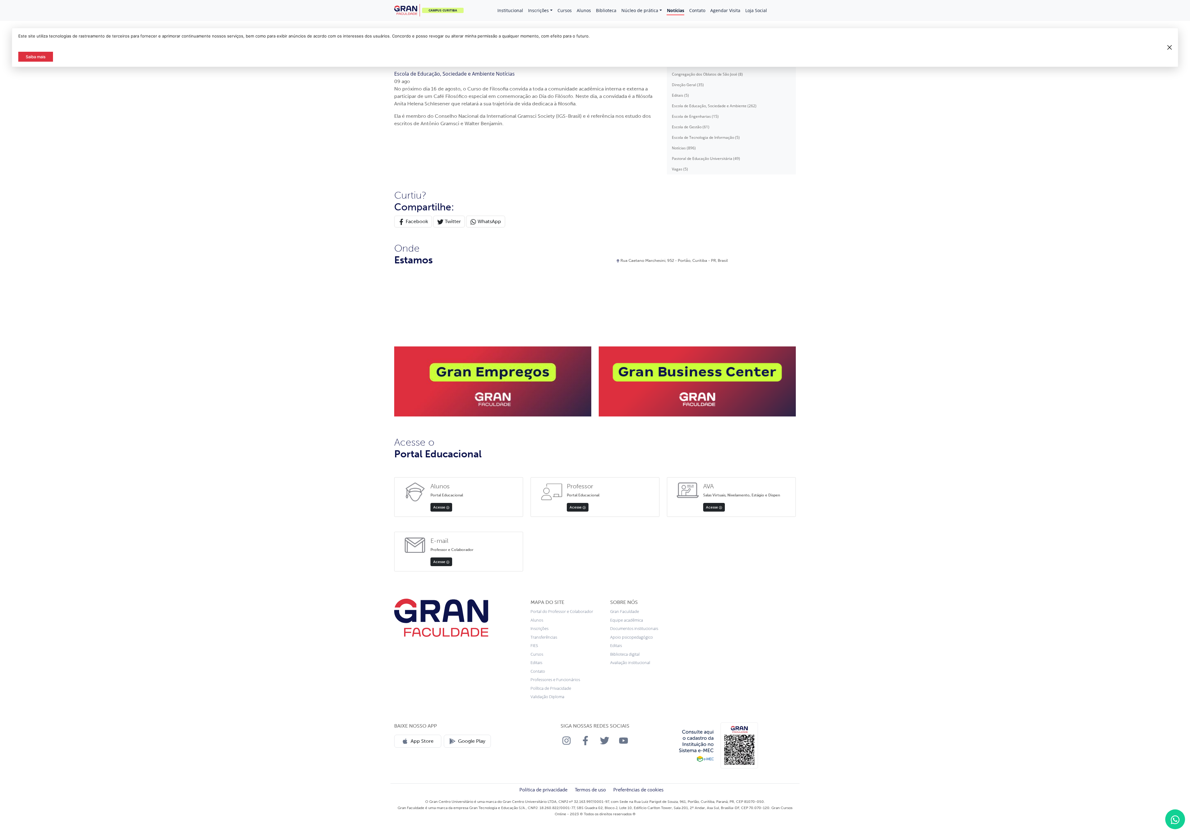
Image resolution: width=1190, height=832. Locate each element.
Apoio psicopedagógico (631, 637)
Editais (536, 662)
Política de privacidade (543, 789)
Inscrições (538, 10)
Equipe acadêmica (626, 620)
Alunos (584, 10)
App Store (422, 741)
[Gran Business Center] (697, 380)
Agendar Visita (725, 10)
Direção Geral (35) (688, 84)
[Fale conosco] (1175, 819)
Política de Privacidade (551, 688)
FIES (534, 645)
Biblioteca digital (625, 654)
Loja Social (756, 10)
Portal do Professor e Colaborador (562, 611)
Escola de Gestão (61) (690, 127)
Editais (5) (680, 95)
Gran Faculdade (624, 611)
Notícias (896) (684, 148)
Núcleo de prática (639, 10)
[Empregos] (492, 380)
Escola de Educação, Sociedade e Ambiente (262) (714, 105)
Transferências (544, 637)
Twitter (452, 221)
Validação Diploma (547, 696)
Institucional (510, 10)
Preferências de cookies (638, 789)
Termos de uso (590, 789)
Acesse (439, 507)
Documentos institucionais (634, 628)
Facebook (416, 221)
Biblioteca (606, 10)
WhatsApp (488, 221)
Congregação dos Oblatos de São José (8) (707, 74)
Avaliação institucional (630, 662)
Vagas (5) (680, 169)
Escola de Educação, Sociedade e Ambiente (445, 73)
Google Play (471, 741)
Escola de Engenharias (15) (695, 116)
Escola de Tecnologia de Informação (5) (706, 137)
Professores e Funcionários (555, 679)
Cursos (565, 10)
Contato (697, 10)
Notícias (675, 10)
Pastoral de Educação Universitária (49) (706, 158)
